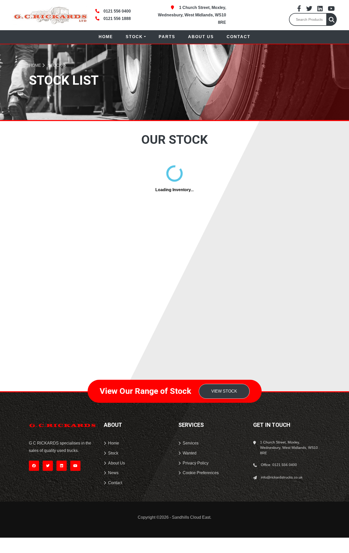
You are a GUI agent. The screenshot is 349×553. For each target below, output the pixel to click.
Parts (167, 37)
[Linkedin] (320, 8)
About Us (201, 37)
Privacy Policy (195, 463)
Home (106, 37)
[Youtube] (331, 8)
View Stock (224, 391)
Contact (238, 37)
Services (191, 443)
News (113, 473)
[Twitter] (309, 8)
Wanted (189, 453)
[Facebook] (299, 8)
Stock (134, 37)
